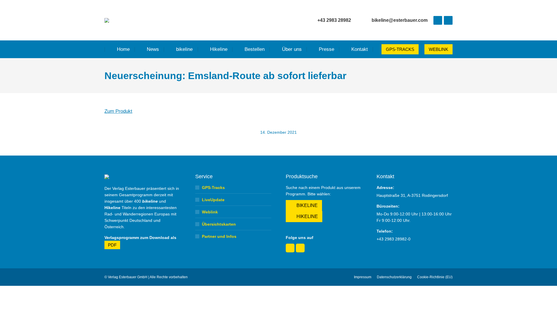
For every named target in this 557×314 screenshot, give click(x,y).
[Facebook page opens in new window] (437, 20)
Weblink (210, 212)
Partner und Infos (219, 236)
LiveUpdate (213, 199)
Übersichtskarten (219, 224)
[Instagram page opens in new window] (448, 20)
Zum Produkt (118, 111)
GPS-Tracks (213, 187)
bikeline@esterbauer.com (400, 20)
